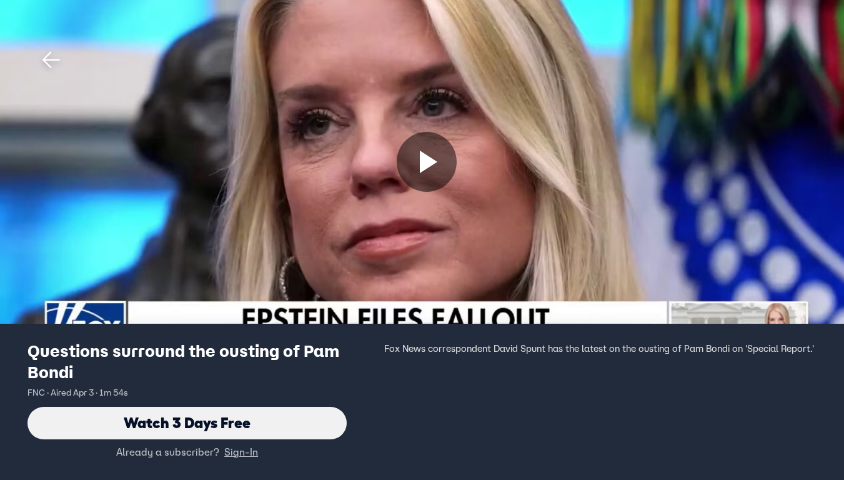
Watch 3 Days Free (187, 422)
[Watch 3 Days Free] (427, 162)
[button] (51, 60)
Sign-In (241, 452)
